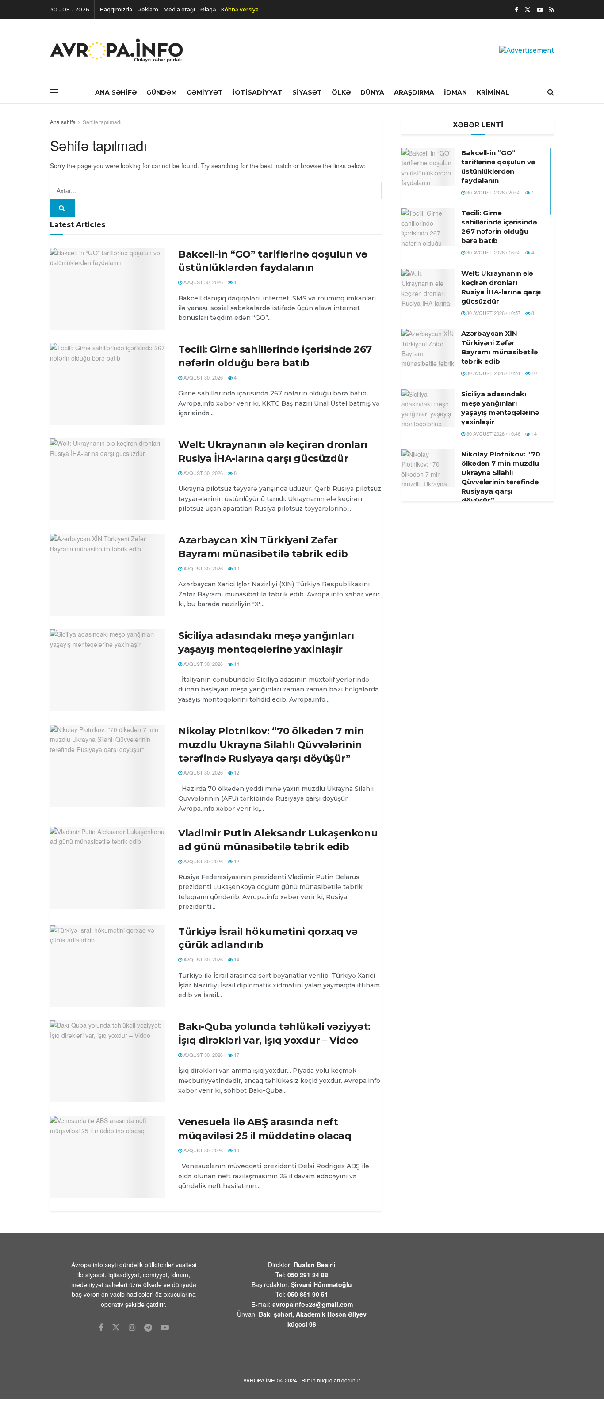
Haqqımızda (116, 9)
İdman (455, 92)
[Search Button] (62, 208)
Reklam (148, 9)
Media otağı (179, 9)
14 (236, 663)
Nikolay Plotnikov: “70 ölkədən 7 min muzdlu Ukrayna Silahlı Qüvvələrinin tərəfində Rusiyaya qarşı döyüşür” (271, 744)
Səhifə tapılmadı (102, 121)
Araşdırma (414, 92)
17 (236, 1054)
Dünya (372, 92)
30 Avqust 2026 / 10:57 (492, 312)
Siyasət (307, 92)
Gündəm (161, 92)
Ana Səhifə (116, 92)
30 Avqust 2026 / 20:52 (492, 192)
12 (236, 772)
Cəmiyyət (205, 92)
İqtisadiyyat (258, 92)
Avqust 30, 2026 (202, 281)
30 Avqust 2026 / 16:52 (492, 252)
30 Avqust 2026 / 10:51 (492, 372)
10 (236, 568)
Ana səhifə (63, 121)
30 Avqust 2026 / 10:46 (492, 433)
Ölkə (341, 92)
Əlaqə (208, 9)
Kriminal (493, 92)
